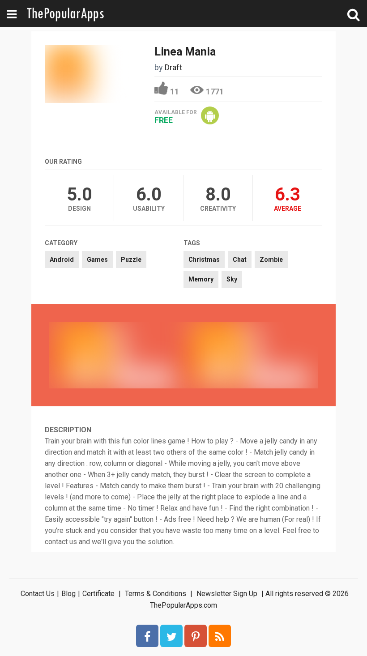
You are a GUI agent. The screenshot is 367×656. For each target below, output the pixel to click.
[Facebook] (147, 636)
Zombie (271, 259)
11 (174, 91)
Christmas (204, 259)
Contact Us (38, 593)
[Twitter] (171, 636)
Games (97, 259)
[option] (116, 355)
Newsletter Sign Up (226, 593)
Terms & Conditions (155, 593)
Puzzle (131, 259)
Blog (68, 593)
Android (62, 259)
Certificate (98, 593)
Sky (231, 279)
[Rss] (220, 636)
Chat (240, 259)
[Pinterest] (195, 636)
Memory (200, 279)
